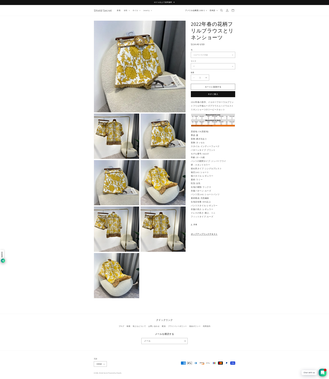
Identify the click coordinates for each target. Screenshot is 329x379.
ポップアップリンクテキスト (204, 234)
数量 (192, 72)
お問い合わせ (154, 326)
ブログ (121, 326)
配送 (164, 326)
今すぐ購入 (213, 94)
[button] (126, 10)
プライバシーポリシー (177, 326)
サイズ (193, 61)
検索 (128, 326)
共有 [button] (195, 224)
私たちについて (139, 326)
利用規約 (206, 326)
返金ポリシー (195, 326)
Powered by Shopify (114, 373)
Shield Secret (103, 373)
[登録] (185, 341)
